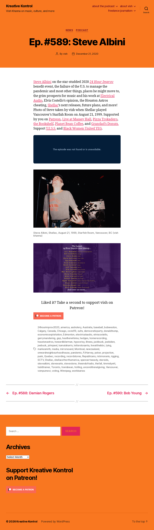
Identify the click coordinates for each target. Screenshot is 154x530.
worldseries (78, 370)
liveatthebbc (98, 345)
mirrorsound (66, 349)
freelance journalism (120, 10)
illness (89, 341)
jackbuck (99, 341)
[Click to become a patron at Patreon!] (77, 315)
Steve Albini (42, 82)
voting (55, 370)
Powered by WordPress (55, 521)
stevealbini (44, 363)
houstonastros (45, 341)
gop (59, 338)
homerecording (98, 338)
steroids (103, 359)
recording (59, 356)
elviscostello (100, 334)
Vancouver (112, 367)
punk (40, 356)
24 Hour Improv (101, 82)
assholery (76, 327)
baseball (98, 327)
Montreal (80, 349)
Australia (87, 327)
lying (108, 345)
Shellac (53, 105)
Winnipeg (65, 370)
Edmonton (68, 334)
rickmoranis (103, 356)
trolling (78, 367)
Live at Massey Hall (76, 119)
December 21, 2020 (87, 53)
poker (98, 352)
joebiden (110, 341)
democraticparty (93, 330)
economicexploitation (50, 334)
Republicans (89, 356)
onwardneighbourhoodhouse (54, 352)
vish (65, 53)
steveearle (57, 363)
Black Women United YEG (82, 128)
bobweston (110, 327)
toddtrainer (44, 367)
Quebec (48, 356)
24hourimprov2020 (48, 327)
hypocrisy (79, 341)
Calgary (42, 330)
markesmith (44, 349)
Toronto (55, 367)
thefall (98, 363)
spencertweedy (89, 359)
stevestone (70, 363)
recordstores (73, 356)
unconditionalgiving (94, 367)
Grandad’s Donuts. (105, 124)
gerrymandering (46, 338)
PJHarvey (88, 352)
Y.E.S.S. (51, 128)
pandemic (76, 352)
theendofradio (86, 363)
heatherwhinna (70, 338)
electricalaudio (84, 334)
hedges (84, 338)
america (65, 327)
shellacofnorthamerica (66, 359)
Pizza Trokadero (105, 119)
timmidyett (109, 363)
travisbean (67, 367)
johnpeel (52, 345)
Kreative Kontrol (19, 6)
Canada (51, 330)
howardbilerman (63, 341)
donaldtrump (111, 330)
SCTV (41, 359)
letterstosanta (81, 345)
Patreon (55, 119)
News (69, 30)
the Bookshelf (43, 124)
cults (80, 330)
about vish (126, 6)
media (55, 349)
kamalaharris (66, 345)
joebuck (42, 345)
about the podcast (103, 6)
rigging (115, 356)
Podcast (82, 30)
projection (108, 352)
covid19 (72, 330)
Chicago (61, 330)
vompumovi (44, 370)
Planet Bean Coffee (69, 124)
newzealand (92, 349)
